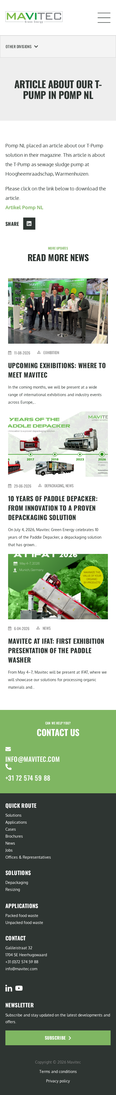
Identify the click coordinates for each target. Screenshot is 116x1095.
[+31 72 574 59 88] (8, 767)
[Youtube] (18, 988)
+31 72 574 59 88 (27, 778)
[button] (104, 17)
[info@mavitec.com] (8, 749)
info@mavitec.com (32, 759)
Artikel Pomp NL (24, 207)
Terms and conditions (58, 1071)
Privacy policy (58, 1081)
